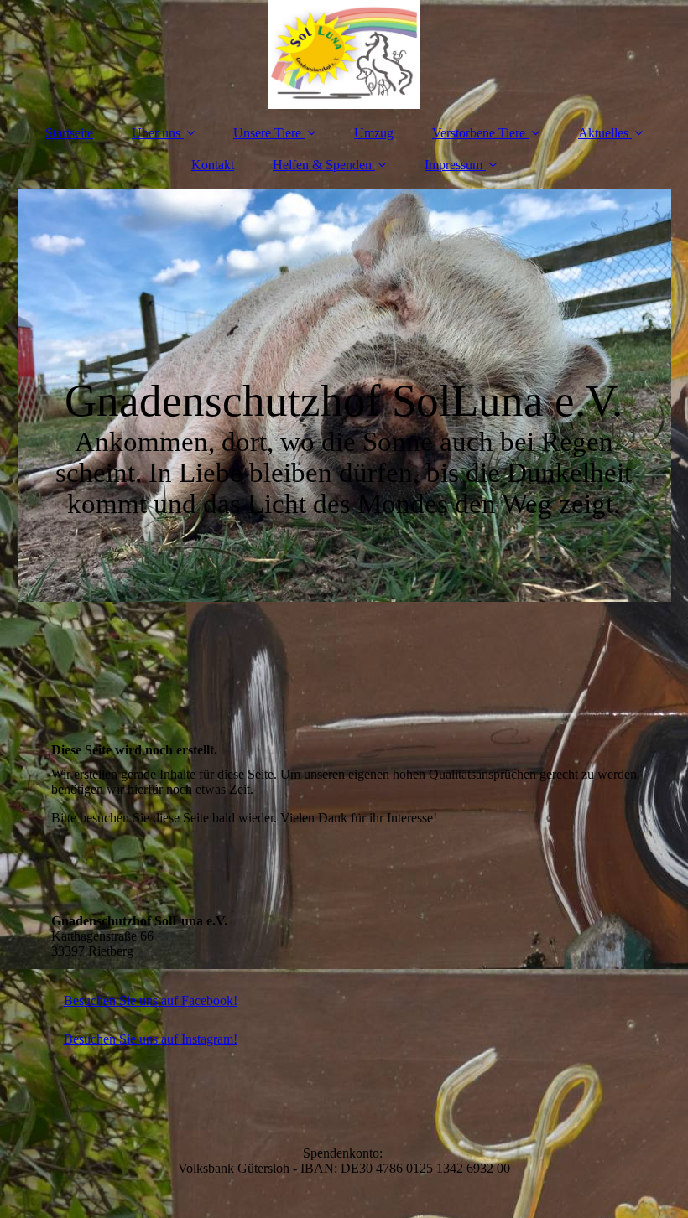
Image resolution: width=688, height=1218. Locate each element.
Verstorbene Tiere (478, 133)
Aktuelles (603, 133)
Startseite (69, 133)
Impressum (453, 165)
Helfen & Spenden (322, 165)
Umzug (374, 133)
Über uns (156, 133)
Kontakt (212, 165)
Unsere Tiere (267, 133)
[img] (344, 54)
